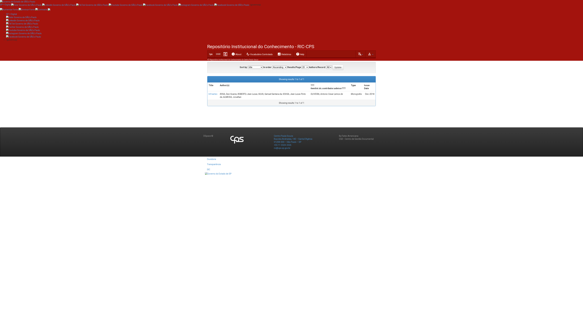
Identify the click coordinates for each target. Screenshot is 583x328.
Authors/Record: (317, 67)
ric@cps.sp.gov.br (282, 148)
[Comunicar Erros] (49, 9)
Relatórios (284, 54)
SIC (208, 169)
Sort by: (243, 67)
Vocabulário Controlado (259, 54)
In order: (267, 67)
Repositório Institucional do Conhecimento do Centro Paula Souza (234, 60)
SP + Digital (5, 4)
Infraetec (213, 94)
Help (300, 54)
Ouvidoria (211, 159)
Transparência (214, 164)
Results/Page (294, 67)
